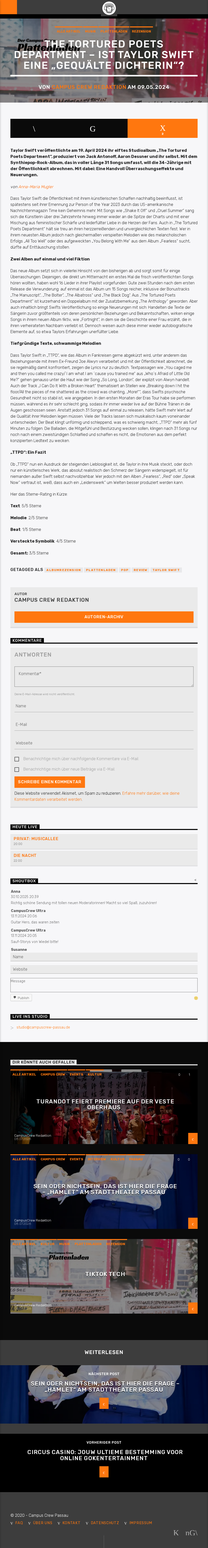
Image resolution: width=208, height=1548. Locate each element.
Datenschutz (105, 1523)
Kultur (95, 1074)
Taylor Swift (166, 570)
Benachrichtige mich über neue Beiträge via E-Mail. (69, 769)
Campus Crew (53, 1074)
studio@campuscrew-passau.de (43, 1027)
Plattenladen (113, 31)
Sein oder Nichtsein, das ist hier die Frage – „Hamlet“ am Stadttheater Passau (105, 1189)
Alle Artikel (68, 31)
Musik (90, 31)
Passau (136, 1159)
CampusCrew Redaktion (32, 1135)
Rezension (141, 31)
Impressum (140, 1523)
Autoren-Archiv (104, 616)
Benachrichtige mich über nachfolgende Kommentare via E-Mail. (81, 758)
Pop (125, 570)
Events (76, 1074)
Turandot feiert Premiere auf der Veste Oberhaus (105, 1104)
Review (140, 570)
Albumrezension (63, 570)
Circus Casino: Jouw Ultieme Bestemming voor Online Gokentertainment (105, 1455)
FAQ (19, 1523)
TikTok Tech (105, 1274)
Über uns (43, 1523)
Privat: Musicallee (36, 838)
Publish (23, 998)
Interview (97, 1159)
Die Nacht (25, 855)
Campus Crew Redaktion (89, 87)
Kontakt (71, 1523)
